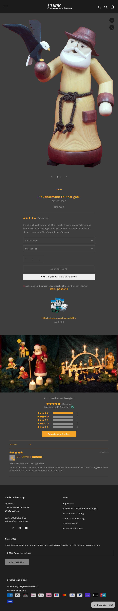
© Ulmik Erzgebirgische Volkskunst (22, 586)
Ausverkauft (59, 269)
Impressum (68, 503)
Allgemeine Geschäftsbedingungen (80, 508)
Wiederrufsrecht (70, 523)
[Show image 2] (60, 177)
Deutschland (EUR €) (17, 580)
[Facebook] (6, 528)
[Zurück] (51, 176)
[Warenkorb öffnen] (112, 6)
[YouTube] (26, 528)
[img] (16, 452)
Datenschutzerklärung (73, 518)
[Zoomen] (111, 20)
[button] (30, 218)
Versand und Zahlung (73, 513)
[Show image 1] (57, 177)
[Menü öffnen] (6, 7)
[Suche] (105, 6)
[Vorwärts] (66, 176)
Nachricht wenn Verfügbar (59, 277)
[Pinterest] (20, 528)
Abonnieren (16, 562)
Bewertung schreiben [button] (59, 434)
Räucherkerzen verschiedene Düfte (59, 318)
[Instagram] (13, 528)
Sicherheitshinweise (73, 528)
